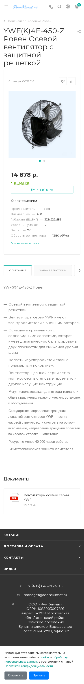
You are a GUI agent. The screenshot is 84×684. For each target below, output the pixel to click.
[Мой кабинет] (68, 7)
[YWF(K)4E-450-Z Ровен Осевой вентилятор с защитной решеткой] (42, 124)
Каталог (12, 534)
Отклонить (15, 675)
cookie (44, 657)
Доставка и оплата (23, 546)
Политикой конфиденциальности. (29, 666)
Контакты (14, 557)
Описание (17, 270)
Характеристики (52, 270)
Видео (10, 569)
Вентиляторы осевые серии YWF (46, 497)
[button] (40, 160)
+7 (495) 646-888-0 (43, 586)
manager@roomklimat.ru (45, 595)
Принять (39, 675)
